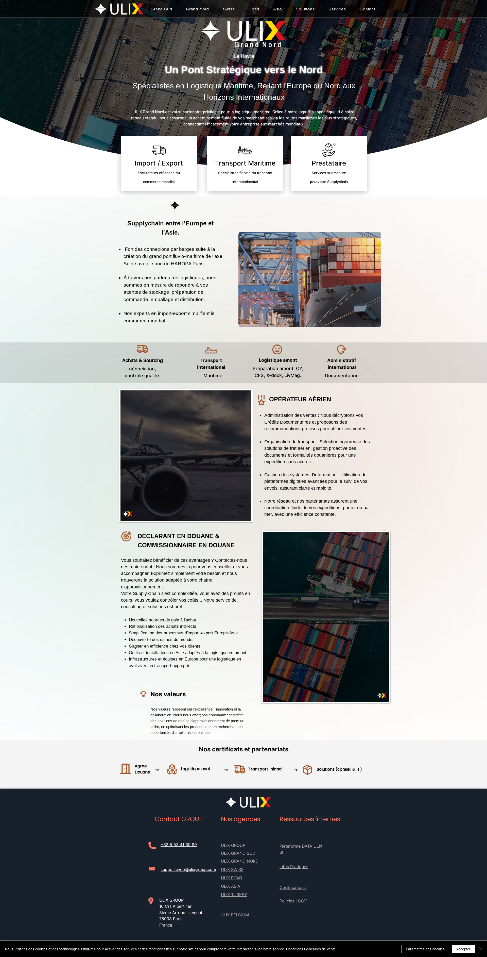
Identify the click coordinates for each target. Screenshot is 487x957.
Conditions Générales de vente (311, 948)
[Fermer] (481, 949)
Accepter (463, 948)
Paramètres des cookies (425, 948)
